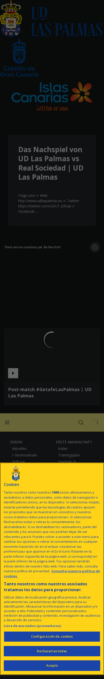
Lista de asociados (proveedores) (32, 625)
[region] (52, 569)
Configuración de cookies (52, 636)
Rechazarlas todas (52, 651)
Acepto (52, 665)
